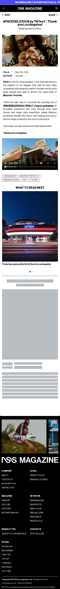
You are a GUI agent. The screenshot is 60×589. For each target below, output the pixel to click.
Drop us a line (37, 534)
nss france (36, 517)
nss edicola (36, 521)
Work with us (9, 484)
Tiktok (5, 559)
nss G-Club (35, 509)
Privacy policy (37, 475)
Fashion (6, 500)
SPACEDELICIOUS (11, 180)
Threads (6, 563)
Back (7, 15)
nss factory (8, 488)
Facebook (7, 547)
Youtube (6, 571)
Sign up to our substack (14, 534)
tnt (25, 180)
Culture (6, 505)
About (5, 475)
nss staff (19, 76)
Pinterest (7, 567)
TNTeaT (34, 180)
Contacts (7, 479)
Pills (6, 72)
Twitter (6, 555)
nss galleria (36, 513)
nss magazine (37, 500)
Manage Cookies (38, 479)
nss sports (36, 505)
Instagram (7, 551)
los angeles (10, 176)
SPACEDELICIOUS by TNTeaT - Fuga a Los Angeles (28, 106)
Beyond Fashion (10, 513)
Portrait (6, 509)
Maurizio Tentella (29, 176)
